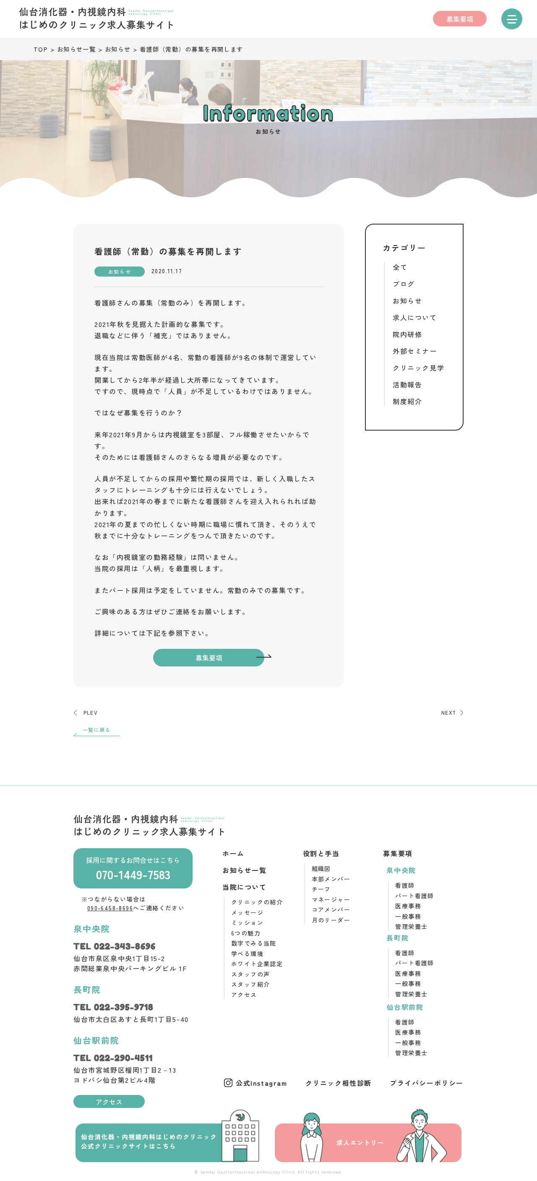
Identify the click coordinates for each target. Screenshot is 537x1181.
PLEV (90, 712)
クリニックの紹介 (257, 902)
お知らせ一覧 (244, 870)
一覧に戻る (96, 729)
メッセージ (247, 912)
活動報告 (407, 384)
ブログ (404, 284)
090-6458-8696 (110, 908)
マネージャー (331, 899)
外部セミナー (415, 351)
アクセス (109, 1102)
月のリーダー (331, 920)
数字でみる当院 (253, 943)
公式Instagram (261, 1083)
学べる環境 (247, 953)
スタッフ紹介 (250, 984)
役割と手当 (321, 853)
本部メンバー (331, 879)
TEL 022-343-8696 (114, 946)
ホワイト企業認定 (257, 963)
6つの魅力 (246, 933)
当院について (244, 887)
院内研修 (407, 334)
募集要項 (459, 19)
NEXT (448, 712)
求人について (415, 317)
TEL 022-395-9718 (113, 1007)
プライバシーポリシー (427, 1083)
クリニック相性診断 (338, 1083)
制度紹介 (407, 401)
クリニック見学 (418, 368)
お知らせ (407, 300)
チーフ (321, 889)
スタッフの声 (250, 974)
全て (400, 267)
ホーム (233, 853)
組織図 (321, 868)
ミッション (247, 922)
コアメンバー (331, 909)
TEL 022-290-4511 (113, 1058)
